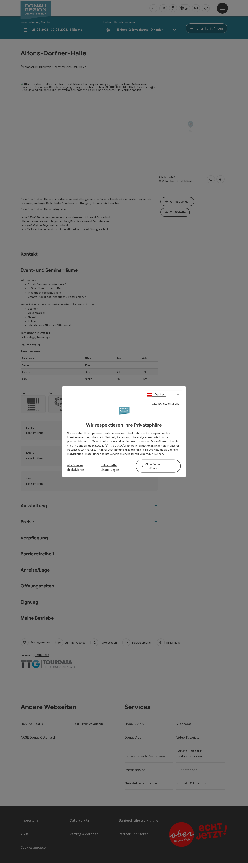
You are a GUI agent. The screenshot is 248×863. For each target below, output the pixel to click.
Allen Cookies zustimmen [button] (154, 466)
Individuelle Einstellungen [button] (110, 467)
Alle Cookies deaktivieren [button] (75, 467)
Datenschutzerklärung (165, 403)
